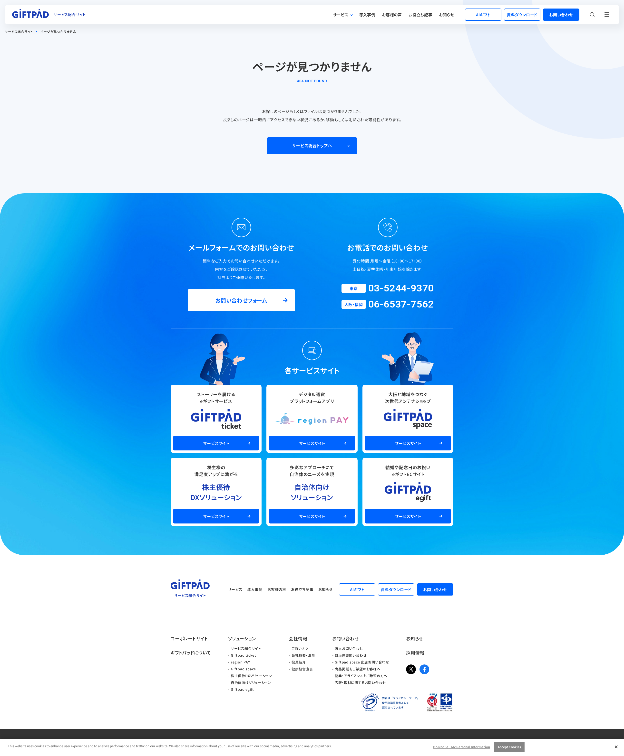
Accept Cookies (509, 747)
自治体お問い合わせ (350, 655)
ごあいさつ (300, 648)
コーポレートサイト (189, 638)
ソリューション (242, 638)
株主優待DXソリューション (251, 675)
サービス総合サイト (19, 31)
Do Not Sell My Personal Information (461, 747)
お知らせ (446, 15)
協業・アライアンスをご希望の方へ (361, 675)
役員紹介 (299, 662)
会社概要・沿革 (303, 655)
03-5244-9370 (401, 288)
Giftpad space (243, 668)
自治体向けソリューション (251, 682)
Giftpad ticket (243, 655)
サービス (340, 15)
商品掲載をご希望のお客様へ (357, 668)
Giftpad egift (242, 689)
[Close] (616, 746)
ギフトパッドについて (191, 652)
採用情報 (415, 652)
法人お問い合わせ (349, 648)
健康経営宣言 (302, 668)
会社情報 (298, 638)
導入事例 (367, 15)
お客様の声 (392, 15)
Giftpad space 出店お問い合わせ (362, 662)
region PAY (240, 662)
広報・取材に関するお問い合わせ (360, 682)
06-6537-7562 (401, 304)
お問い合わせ (345, 638)
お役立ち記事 (420, 15)
